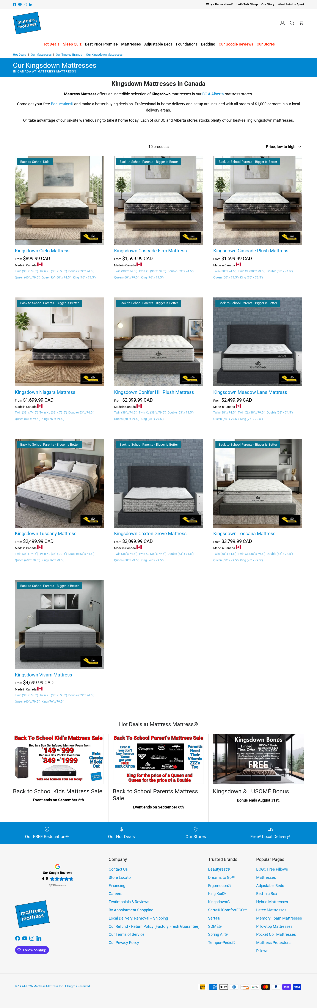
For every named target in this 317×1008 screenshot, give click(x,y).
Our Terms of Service (126, 934)
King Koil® (217, 893)
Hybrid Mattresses (272, 901)
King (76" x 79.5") (84, 277)
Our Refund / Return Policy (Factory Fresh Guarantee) (154, 926)
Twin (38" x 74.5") (26, 271)
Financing (117, 885)
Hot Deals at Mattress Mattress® (158, 724)
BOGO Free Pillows (272, 869)
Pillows (262, 950)
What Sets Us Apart (291, 4)
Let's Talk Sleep (247, 4)
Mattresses (131, 44)
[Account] (281, 23)
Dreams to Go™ (221, 877)
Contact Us (118, 869)
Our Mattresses (41, 54)
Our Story (267, 4)
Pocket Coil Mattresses (276, 934)
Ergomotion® (219, 885)
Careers (115, 893)
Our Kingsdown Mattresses (104, 54)
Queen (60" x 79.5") (27, 277)
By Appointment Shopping (131, 910)
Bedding (208, 44)
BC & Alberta (213, 94)
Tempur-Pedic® (221, 942)
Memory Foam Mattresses (279, 918)
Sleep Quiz (72, 44)
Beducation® (62, 104)
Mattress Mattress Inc (48, 986)
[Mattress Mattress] (27, 23)
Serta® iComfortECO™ (228, 910)
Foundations (187, 44)
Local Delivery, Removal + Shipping (138, 918)
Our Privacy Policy (124, 942)
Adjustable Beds (158, 44)
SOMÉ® (215, 926)
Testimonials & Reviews (129, 901)
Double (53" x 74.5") (81, 271)
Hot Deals (51, 44)
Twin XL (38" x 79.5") (53, 271)
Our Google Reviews (236, 44)
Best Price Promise (101, 44)
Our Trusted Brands (69, 54)
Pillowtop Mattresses (274, 926)
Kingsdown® (219, 901)
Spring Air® (218, 934)
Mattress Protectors (273, 942)
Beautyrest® (219, 869)
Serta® (214, 918)
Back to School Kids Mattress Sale (57, 791)
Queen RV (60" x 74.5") (57, 277)
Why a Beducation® (219, 4)
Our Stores (266, 44)
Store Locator (120, 877)
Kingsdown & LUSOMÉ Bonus (251, 791)
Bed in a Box (266, 893)
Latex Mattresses (271, 910)
